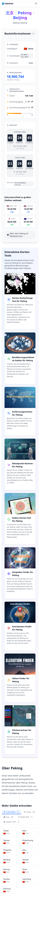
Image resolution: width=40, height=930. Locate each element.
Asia (9, 817)
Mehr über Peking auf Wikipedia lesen (19, 234)
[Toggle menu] (36, 3)
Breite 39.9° (26, 817)
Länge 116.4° (12, 822)
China (30, 812)
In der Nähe (12, 812)
